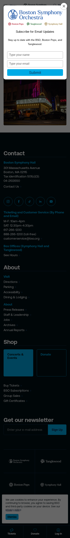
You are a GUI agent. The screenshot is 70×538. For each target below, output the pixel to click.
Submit (35, 72)
